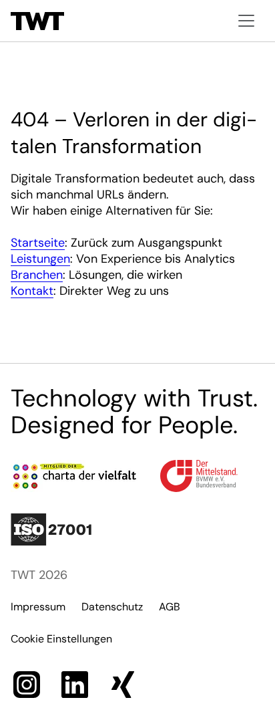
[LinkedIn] (75, 685)
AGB (169, 607)
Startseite (38, 243)
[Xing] (123, 685)
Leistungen (40, 259)
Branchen (37, 275)
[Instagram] (27, 685)
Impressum (38, 607)
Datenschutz (112, 607)
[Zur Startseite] (37, 21)
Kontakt (32, 291)
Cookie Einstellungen (61, 639)
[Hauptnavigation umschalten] (246, 20)
